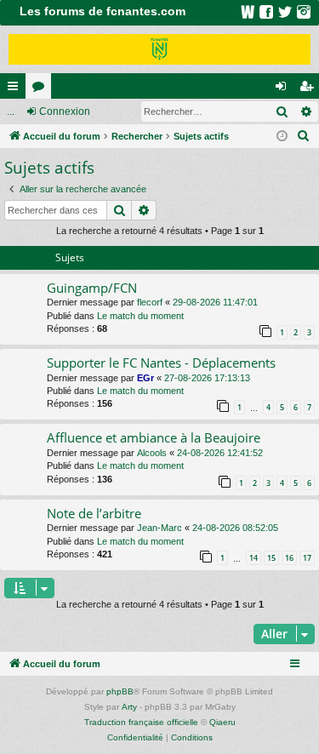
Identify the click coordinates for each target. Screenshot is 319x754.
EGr (145, 378)
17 (307, 557)
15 (271, 557)
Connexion (64, 111)
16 (289, 557)
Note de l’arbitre (94, 513)
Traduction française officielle (141, 722)
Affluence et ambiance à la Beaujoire (153, 437)
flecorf (149, 302)
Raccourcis (16, 89)
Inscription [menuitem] (309, 89)
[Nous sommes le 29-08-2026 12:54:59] (282, 136)
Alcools (152, 453)
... (10, 111)
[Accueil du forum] (159, 49)
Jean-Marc (159, 528)
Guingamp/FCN (92, 287)
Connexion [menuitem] (284, 89)
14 (253, 557)
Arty (129, 706)
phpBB (120, 691)
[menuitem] (303, 136)
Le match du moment (140, 316)
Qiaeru (222, 722)
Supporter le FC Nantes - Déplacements (161, 362)
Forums (41, 89)
